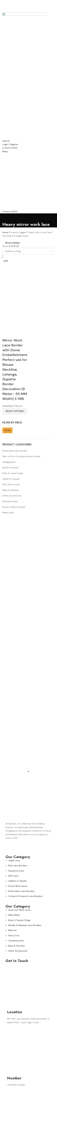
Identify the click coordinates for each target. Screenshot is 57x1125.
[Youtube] (27, 847)
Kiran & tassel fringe (12, 473)
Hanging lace (9, 462)
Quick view (6, 334)
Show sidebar (12, 242)
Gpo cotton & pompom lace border (21, 456)
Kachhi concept (10, 467)
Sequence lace (10, 501)
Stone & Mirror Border (13, 507)
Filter (7, 430)
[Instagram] (18, 847)
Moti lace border (11, 484)
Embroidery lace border (14, 450)
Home (5, 232)
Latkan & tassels (11, 478)
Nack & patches (10, 490)
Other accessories (11, 495)
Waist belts (8, 512)
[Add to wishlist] (15, 334)
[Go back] (6, 217)
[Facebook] (9, 847)
